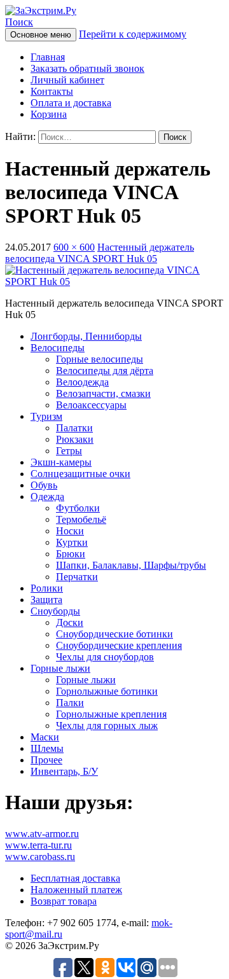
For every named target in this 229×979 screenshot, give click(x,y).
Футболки (78, 508)
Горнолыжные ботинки (107, 691)
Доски (69, 622)
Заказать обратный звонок (87, 68)
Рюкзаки (75, 439)
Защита (46, 599)
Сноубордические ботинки (114, 633)
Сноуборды (55, 611)
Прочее (46, 759)
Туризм (46, 416)
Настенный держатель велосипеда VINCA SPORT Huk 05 (99, 253)
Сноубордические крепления (119, 645)
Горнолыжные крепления (111, 714)
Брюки (70, 553)
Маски (45, 737)
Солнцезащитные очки (80, 473)
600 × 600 (74, 247)
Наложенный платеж (76, 889)
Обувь (44, 485)
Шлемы (47, 748)
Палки (70, 702)
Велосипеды (58, 347)
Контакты (52, 91)
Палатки (74, 427)
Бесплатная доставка (75, 878)
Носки (70, 530)
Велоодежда (82, 382)
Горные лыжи (60, 668)
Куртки (72, 542)
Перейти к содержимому (132, 34)
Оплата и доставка (71, 102)
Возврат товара (64, 901)
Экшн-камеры (61, 462)
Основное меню (40, 34)
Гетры (69, 450)
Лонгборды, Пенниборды (86, 336)
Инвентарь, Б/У (64, 771)
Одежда (47, 496)
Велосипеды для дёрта (104, 370)
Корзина (49, 114)
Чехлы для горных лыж (107, 725)
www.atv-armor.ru (42, 833)
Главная (48, 57)
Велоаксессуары (91, 404)
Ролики (47, 588)
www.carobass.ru (40, 856)
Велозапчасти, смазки (103, 393)
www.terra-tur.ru (38, 845)
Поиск (19, 22)
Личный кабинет (67, 79)
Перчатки (77, 576)
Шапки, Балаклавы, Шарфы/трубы (131, 565)
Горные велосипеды (99, 359)
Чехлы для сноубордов (105, 656)
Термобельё (81, 519)
